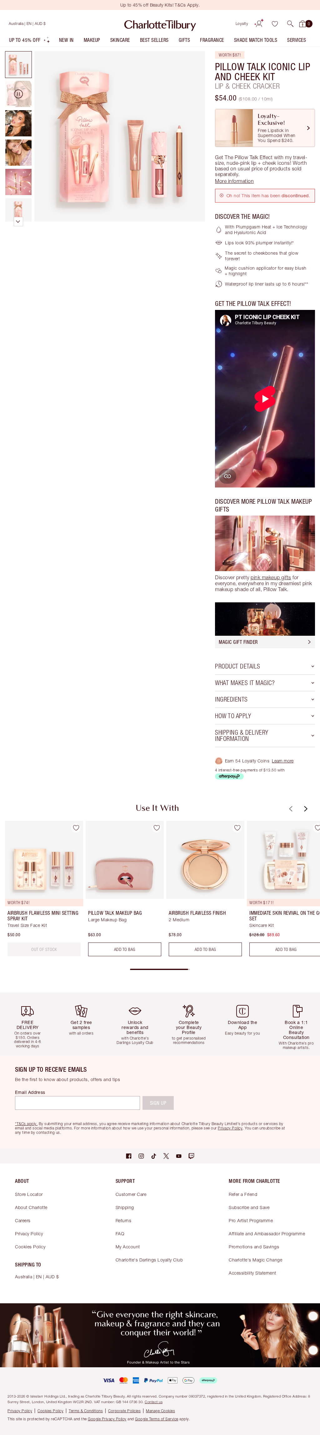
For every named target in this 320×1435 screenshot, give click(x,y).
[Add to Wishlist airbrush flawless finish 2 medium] (237, 828)
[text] (44, 949)
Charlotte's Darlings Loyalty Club (149, 1259)
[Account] (259, 23)
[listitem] (29, 41)
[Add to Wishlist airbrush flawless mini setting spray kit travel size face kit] (76, 828)
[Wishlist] (274, 23)
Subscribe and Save (249, 1207)
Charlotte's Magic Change (255, 1259)
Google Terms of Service (156, 1419)
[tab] (18, 64)
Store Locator (29, 1194)
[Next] (305, 808)
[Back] (290, 808)
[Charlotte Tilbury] (160, 23)
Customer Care (131, 1194)
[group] (42, 891)
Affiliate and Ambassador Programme (267, 1233)
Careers (23, 1220)
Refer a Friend (243, 1194)
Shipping (125, 1207)
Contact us (153, 1402)
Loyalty (242, 23)
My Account (128, 1246)
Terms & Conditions (86, 1410)
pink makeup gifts (271, 577)
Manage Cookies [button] (160, 1410)
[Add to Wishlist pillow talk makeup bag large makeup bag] (156, 828)
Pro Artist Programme (251, 1220)
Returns (124, 1220)
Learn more (282, 760)
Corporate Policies (124, 1410)
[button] (290, 23)
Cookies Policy (30, 1246)
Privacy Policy (29, 1233)
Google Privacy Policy (107, 1419)
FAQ (120, 1233)
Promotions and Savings (254, 1246)
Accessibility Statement (252, 1273)
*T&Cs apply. (26, 1123)
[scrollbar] (160, 969)
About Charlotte (31, 1207)
